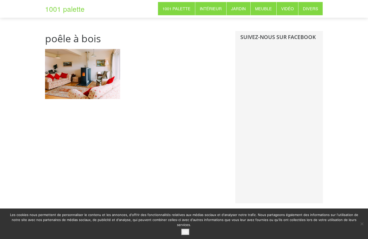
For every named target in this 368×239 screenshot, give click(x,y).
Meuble (263, 9)
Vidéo (287, 9)
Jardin (238, 9)
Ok (185, 232)
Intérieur (211, 9)
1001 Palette (176, 9)
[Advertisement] (277, 125)
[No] (361, 223)
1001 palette (65, 9)
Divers (310, 9)
